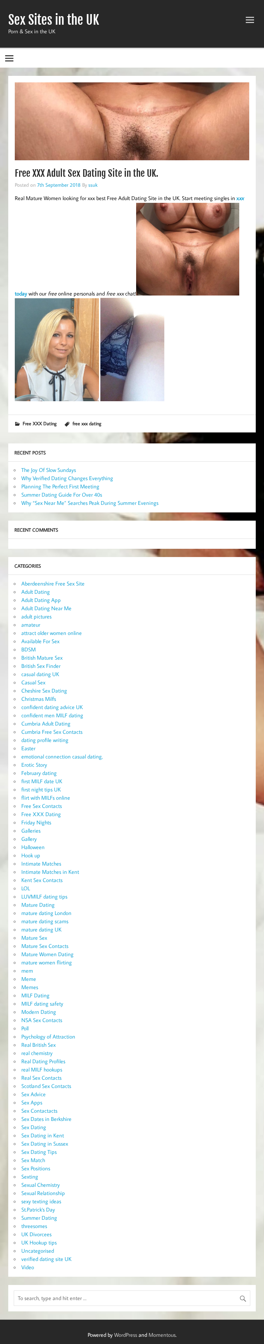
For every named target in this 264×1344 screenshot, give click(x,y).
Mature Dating (38, 904)
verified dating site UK (46, 1258)
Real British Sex (38, 1044)
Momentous (162, 1334)
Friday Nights (36, 822)
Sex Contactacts (39, 1110)
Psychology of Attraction (48, 1036)
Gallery (29, 838)
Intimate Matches (41, 863)
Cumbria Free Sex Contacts (51, 731)
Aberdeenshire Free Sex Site (53, 583)
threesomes (34, 1226)
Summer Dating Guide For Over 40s (61, 494)
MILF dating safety (42, 1003)
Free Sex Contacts (41, 805)
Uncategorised (37, 1250)
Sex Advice (33, 1094)
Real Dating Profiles (43, 1061)
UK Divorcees (36, 1234)
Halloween (33, 847)
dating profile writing (44, 740)
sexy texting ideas (41, 1201)
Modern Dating (38, 1011)
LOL (25, 888)
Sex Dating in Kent (42, 1135)
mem (27, 970)
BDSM (28, 649)
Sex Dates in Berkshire (46, 1118)
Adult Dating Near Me (46, 608)
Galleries (31, 830)
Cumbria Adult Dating (45, 723)
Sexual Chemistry (40, 1184)
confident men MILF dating (52, 715)
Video (27, 1267)
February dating (39, 772)
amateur (30, 624)
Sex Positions (35, 1168)
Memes (29, 987)
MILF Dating (35, 995)
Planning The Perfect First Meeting (60, 486)
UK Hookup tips (39, 1242)
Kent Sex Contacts (42, 880)
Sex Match (33, 1160)
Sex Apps (31, 1102)
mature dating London (46, 912)
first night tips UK (41, 789)
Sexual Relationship (43, 1193)
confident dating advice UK (52, 707)
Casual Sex (33, 682)
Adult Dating (35, 591)
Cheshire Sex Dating (44, 690)
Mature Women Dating (47, 954)
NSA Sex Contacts (41, 1020)
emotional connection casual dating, (62, 756)
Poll (25, 1028)
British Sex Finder (40, 665)
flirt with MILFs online (45, 797)
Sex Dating (33, 1127)
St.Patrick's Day (38, 1209)
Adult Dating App (41, 599)
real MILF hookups (41, 1069)
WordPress (125, 1334)
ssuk (93, 184)
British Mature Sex (42, 657)
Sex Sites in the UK (53, 20)
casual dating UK (40, 674)
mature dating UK (41, 929)
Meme (28, 978)
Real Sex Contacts (41, 1077)
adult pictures (36, 616)
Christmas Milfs (38, 698)
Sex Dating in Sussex (44, 1143)
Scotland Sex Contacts (46, 1085)
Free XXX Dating (40, 423)
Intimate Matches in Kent (50, 871)
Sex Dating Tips (39, 1151)
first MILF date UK (41, 781)
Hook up (30, 855)
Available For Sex (40, 641)
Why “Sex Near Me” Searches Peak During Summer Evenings (89, 502)
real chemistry (37, 1053)
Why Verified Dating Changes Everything (67, 478)
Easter (28, 748)
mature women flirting (46, 962)
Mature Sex (34, 937)
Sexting (29, 1176)
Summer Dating (39, 1217)
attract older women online (51, 632)
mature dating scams (44, 921)
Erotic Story (34, 764)
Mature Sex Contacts (44, 945)
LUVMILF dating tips (44, 896)
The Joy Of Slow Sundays (48, 469)
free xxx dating (87, 423)
